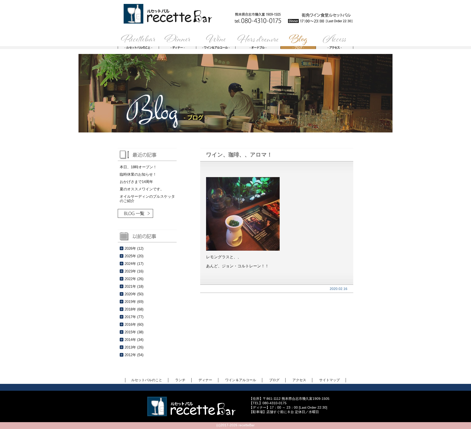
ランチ (180, 380)
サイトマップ (329, 380)
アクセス (299, 380)
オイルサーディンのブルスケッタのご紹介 (147, 198)
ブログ (274, 380)
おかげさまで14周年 (136, 182)
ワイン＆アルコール (240, 380)
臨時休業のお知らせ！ (138, 174)
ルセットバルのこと (146, 380)
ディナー (205, 380)
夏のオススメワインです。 (142, 189)
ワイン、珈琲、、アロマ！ (239, 155)
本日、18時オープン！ (138, 167)
